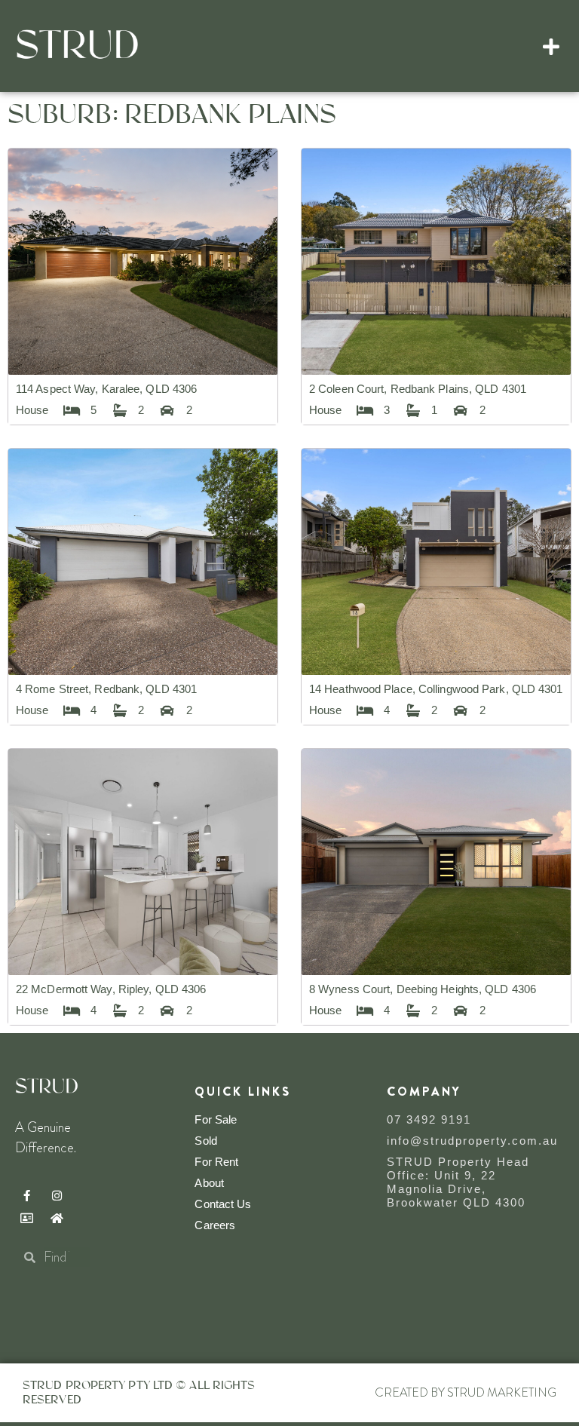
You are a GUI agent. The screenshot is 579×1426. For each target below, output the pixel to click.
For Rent (216, 1161)
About (209, 1182)
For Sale (216, 1119)
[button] (551, 46)
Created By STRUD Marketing (465, 1392)
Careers (215, 1225)
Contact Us (223, 1204)
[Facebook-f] (26, 1195)
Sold (205, 1140)
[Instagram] (56, 1195)
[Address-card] (26, 1218)
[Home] (56, 1218)
